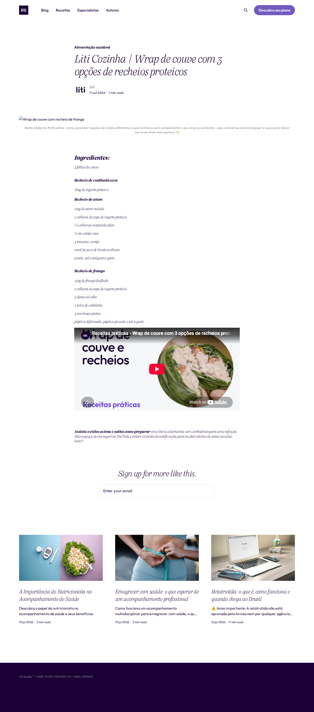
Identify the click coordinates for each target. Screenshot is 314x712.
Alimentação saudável (92, 47)
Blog (45, 10)
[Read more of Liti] (80, 89)
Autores (112, 10)
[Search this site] (245, 10)
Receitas (63, 10)
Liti (92, 87)
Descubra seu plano (274, 10)
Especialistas (88, 10)
